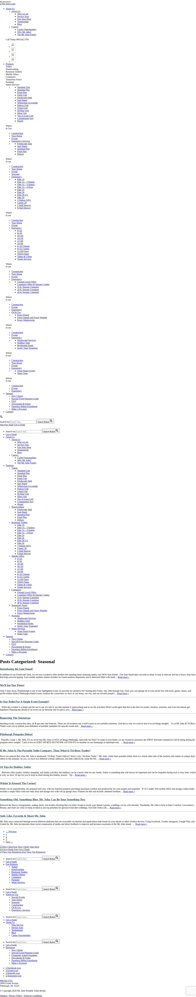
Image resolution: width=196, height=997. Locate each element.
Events (14, 138)
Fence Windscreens (26, 320)
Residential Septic (25, 345)
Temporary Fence (19, 605)
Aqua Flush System (26, 371)
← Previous (11, 831)
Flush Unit (22, 95)
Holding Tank (23, 343)
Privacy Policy (15, 995)
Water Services (18, 628)
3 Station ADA (24, 200)
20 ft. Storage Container (28, 289)
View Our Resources (35, 852)
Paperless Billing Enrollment (24, 406)
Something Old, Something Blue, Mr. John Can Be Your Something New (42, 799)
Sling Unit (22, 113)
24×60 (20, 243)
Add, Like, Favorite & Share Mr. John (22, 815)
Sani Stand (22, 100)
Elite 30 (20, 197)
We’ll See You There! (12, 685)
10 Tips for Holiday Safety (15, 766)
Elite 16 (20, 190)
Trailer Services (24, 259)
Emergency (16, 177)
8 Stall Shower (24, 208)
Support (9, 393)
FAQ (13, 401)
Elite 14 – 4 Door (25, 187)
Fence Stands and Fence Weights (32, 317)
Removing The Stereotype (15, 717)
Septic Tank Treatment (27, 348)
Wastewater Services (26, 340)
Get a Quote (19, 425)
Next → (9, 842)
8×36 (19, 233)
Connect (9, 411)
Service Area (23, 16)
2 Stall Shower (24, 205)
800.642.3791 (6, 980)
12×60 (20, 241)
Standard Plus (23, 90)
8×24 (19, 230)
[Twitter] (13, 51)
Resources (10, 947)
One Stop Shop (24, 19)
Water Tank (22, 373)
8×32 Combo (23, 249)
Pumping (15, 615)
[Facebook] (13, 46)
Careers (14, 27)
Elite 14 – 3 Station (26, 182)
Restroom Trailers (19, 522)
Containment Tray (25, 118)
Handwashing (17, 507)
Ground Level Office (26, 282)
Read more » (123, 677)
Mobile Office (17, 556)
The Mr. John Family (26, 34)
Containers (16, 590)
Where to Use (12, 894)
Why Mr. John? (24, 32)
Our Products (12, 864)
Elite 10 (20, 179)
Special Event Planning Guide (25, 398)
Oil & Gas (16, 312)
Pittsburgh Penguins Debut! (16, 734)
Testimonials (23, 21)
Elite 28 (20, 192)
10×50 (20, 238)
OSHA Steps (23, 254)
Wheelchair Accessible (27, 103)
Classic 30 (22, 202)
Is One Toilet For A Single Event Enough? (24, 701)
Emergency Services (20, 141)
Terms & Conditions (33, 995)
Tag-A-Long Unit (25, 116)
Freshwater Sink (24, 97)
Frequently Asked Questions (24, 955)
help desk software (5, 1)
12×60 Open (23, 251)
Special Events (18, 897)
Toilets (14, 468)
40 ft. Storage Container (28, 292)
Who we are (22, 14)
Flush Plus (22, 92)
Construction (17, 133)
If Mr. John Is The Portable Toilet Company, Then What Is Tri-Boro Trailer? (45, 750)
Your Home (16, 136)
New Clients (17, 396)
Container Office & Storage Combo (33, 284)
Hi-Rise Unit (23, 110)
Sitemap (3, 995)
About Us (10, 8)
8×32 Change (23, 246)
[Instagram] (13, 56)
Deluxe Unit (22, 105)
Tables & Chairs (24, 256)
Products (10, 64)
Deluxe (20, 154)
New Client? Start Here (28, 847)
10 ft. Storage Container (28, 287)
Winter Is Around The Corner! (18, 783)
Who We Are (17, 925)
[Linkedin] (13, 61)
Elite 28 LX (22, 195)
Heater (20, 121)
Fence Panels (23, 315)
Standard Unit (23, 87)
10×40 (20, 236)
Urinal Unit (22, 108)
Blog (19, 24)
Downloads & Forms (21, 404)
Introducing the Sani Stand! (16, 668)
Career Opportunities (26, 29)
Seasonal (15, 174)
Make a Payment (19, 409)
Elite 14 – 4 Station (26, 184)
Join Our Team (6, 425)
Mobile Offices (18, 874)
